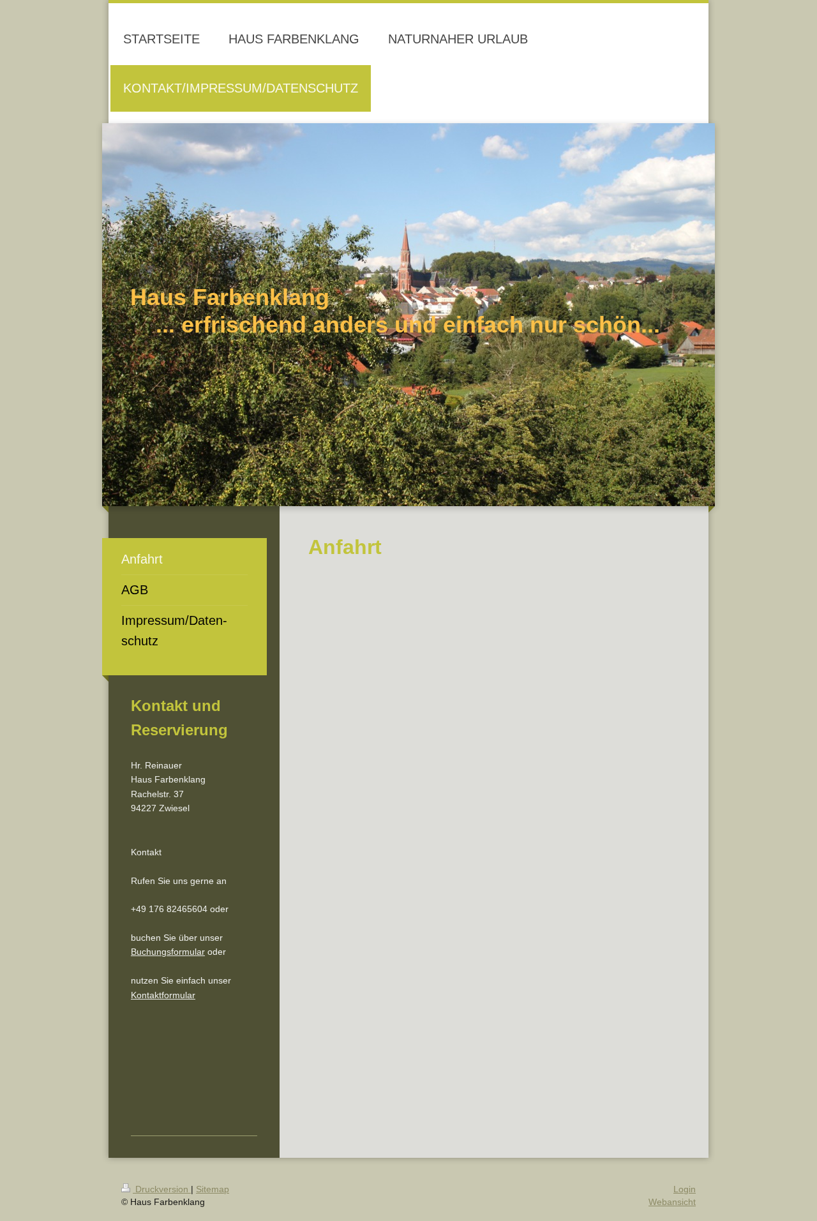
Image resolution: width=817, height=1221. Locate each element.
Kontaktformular (163, 995)
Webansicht (672, 1202)
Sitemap (212, 1189)
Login (684, 1189)
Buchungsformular (168, 952)
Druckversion (162, 1189)
